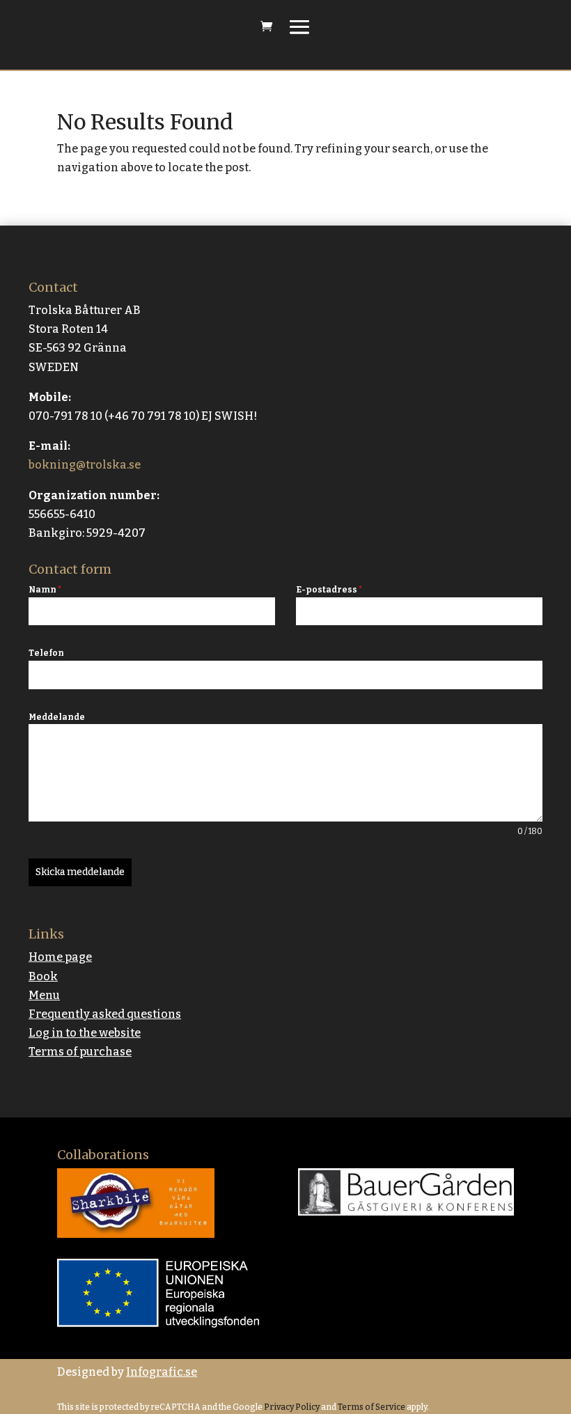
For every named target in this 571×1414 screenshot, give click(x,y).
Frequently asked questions (105, 1014)
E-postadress (329, 590)
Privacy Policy (291, 1407)
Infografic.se (161, 1371)
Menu (44, 995)
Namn (45, 590)
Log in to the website (85, 1032)
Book (43, 976)
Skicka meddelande (80, 872)
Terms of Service (370, 1407)
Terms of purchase (80, 1051)
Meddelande (57, 717)
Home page (60, 957)
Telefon (46, 653)
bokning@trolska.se (85, 464)
